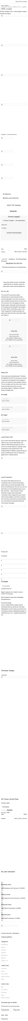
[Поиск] (11, 1)
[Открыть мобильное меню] (1, 1)
